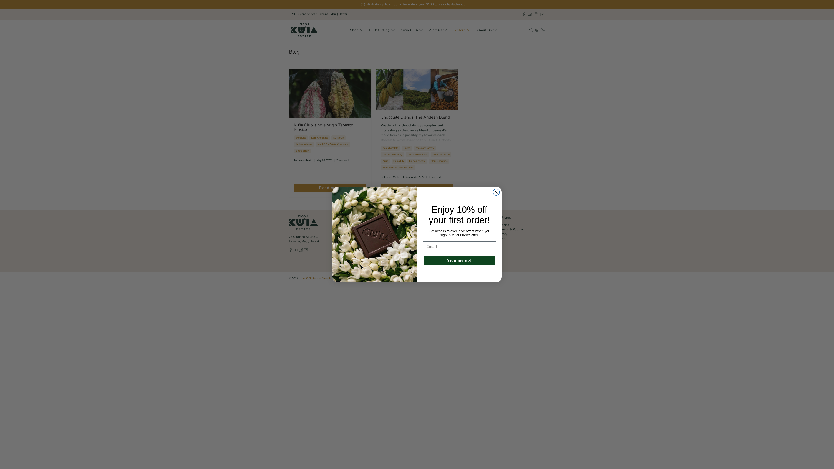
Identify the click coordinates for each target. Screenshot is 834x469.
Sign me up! (459, 260)
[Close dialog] (496, 192)
